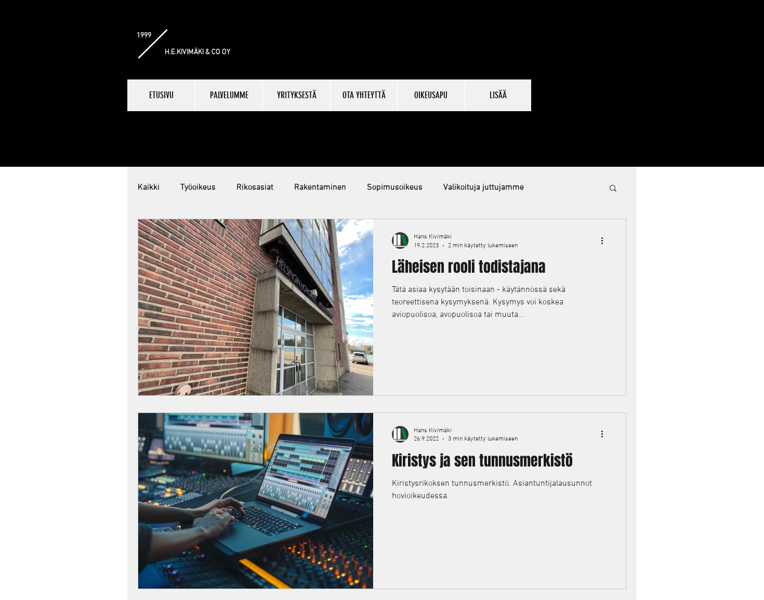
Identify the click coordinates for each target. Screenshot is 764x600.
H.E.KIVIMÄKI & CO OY (197, 52)
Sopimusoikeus (395, 187)
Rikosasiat (254, 187)
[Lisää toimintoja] (605, 240)
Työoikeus (198, 187)
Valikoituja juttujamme (483, 187)
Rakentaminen (320, 187)
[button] (613, 188)
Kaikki (149, 187)
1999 (144, 35)
